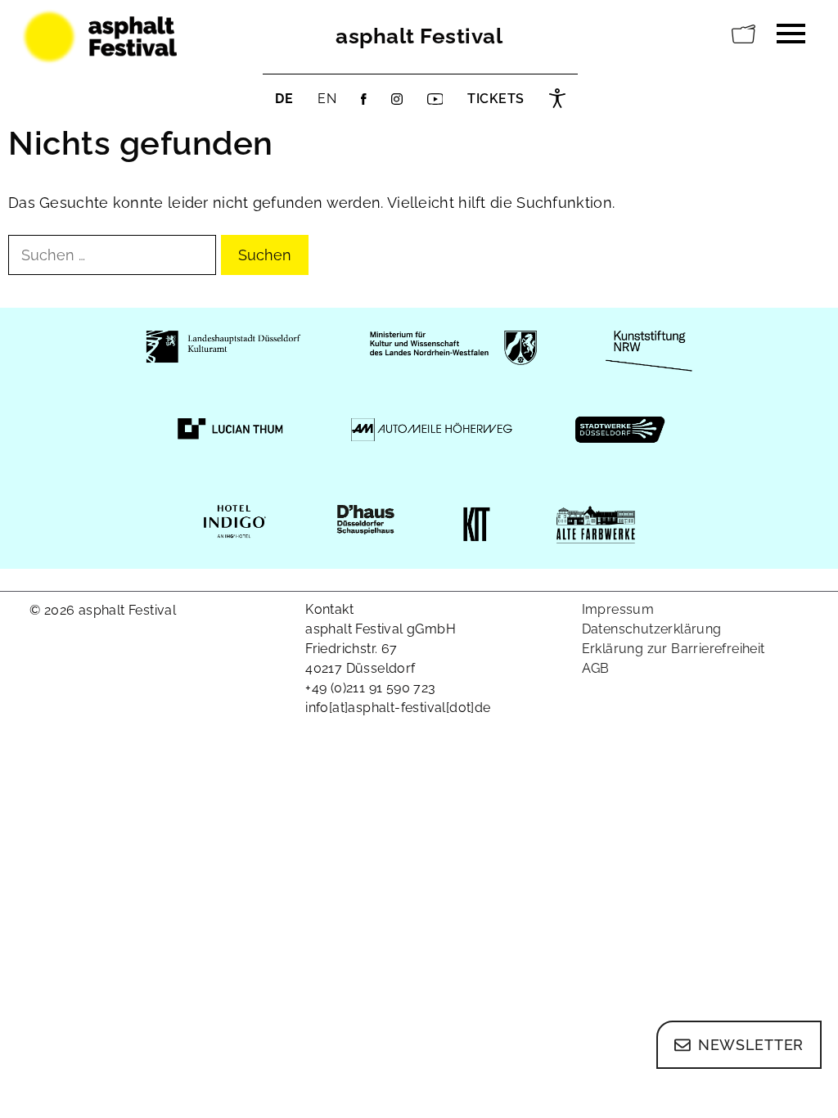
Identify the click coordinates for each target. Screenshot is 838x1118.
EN (327, 98)
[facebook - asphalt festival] (364, 99)
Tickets (496, 98)
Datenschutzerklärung (652, 629)
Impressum (618, 609)
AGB (596, 668)
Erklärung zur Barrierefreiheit (673, 648)
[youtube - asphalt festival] (435, 99)
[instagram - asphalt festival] (397, 99)
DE (284, 98)
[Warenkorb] (744, 34)
